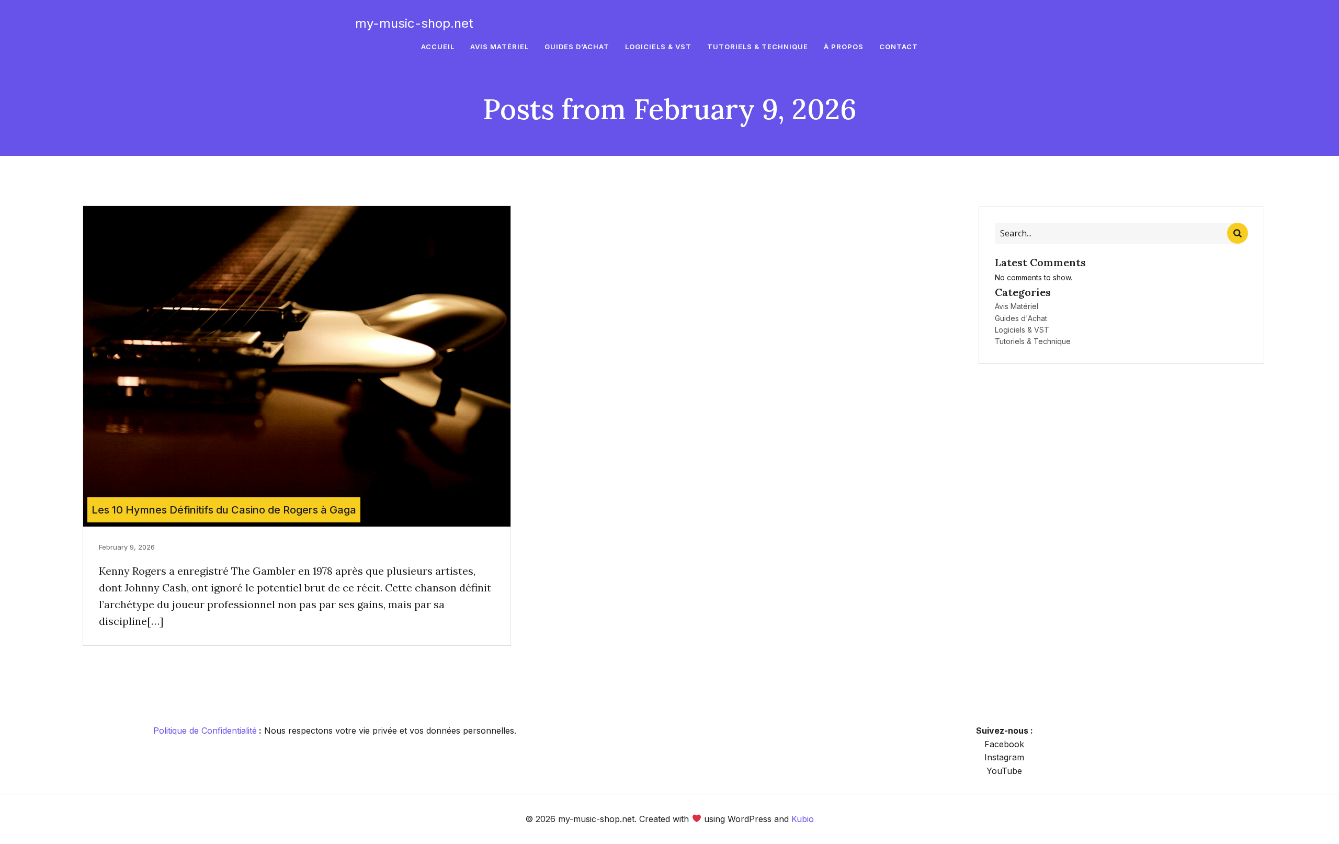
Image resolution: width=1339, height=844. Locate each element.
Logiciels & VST (658, 46)
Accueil (438, 46)
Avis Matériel (499, 46)
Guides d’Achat (576, 46)
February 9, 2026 (127, 547)
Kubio (802, 819)
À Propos (844, 46)
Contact (898, 46)
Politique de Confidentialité (205, 730)
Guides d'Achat (1021, 318)
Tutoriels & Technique (757, 46)
